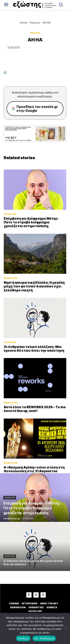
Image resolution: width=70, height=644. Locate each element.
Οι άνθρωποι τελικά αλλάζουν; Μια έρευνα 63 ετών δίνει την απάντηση (34, 348)
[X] (43, 595)
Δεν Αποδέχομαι (44, 638)
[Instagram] (36, 595)
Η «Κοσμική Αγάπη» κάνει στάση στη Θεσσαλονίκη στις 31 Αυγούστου (34, 469)
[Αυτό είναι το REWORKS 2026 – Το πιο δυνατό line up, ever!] (35, 378)
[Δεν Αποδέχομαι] (65, 628)
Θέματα (35, 22)
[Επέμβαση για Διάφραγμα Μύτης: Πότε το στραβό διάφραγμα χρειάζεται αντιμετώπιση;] (35, 189)
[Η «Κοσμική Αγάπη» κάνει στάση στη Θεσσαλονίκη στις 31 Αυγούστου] (35, 439)
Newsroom (11, 278)
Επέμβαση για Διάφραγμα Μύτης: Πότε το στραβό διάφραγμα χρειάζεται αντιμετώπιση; (31, 222)
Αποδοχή (23, 638)
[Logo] (35, 4)
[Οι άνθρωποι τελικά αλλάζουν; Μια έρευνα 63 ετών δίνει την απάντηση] (35, 318)
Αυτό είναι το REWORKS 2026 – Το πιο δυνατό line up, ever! (35, 409)
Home (23, 22)
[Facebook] (29, 595)
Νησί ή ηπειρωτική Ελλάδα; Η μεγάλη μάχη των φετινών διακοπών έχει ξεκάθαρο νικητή (34, 286)
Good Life (10, 214)
